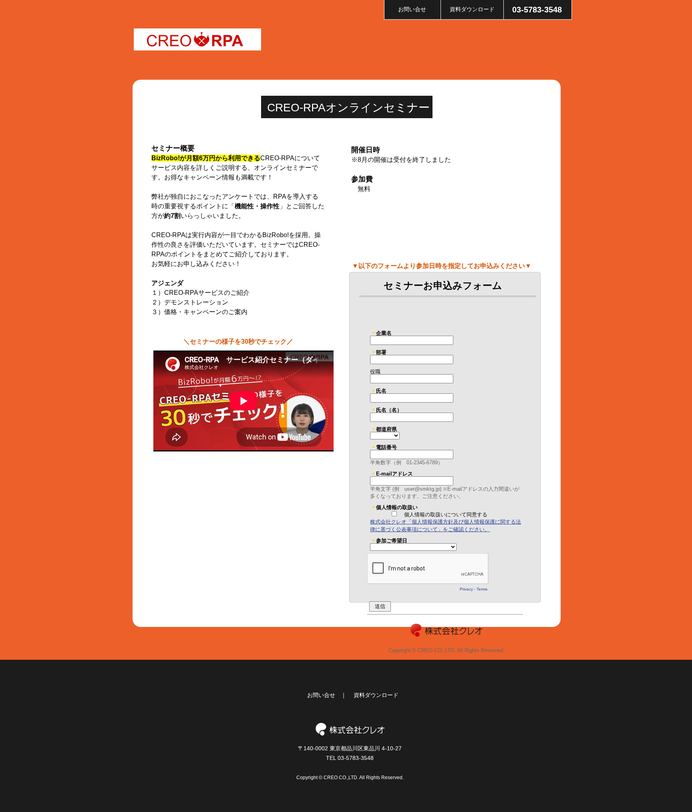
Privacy (466, 589)
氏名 (381, 390)
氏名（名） (389, 410)
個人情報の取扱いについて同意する (445, 515)
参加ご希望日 (391, 540)
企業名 (384, 333)
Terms (482, 589)
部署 (381, 352)
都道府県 (386, 429)
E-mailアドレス (394, 473)
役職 (375, 371)
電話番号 (386, 447)
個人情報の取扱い (397, 507)
